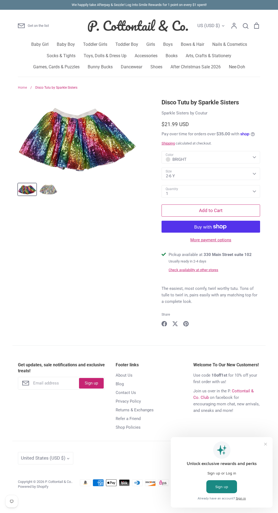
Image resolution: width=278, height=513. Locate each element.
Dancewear (131, 66)
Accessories (146, 55)
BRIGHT (179, 159)
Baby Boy (66, 44)
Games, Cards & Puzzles (56, 66)
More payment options (210, 240)
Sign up (91, 383)
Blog (120, 383)
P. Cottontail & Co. (58, 482)
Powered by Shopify (33, 487)
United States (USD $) (43, 458)
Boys (168, 44)
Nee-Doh (237, 66)
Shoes (156, 66)
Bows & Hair (192, 44)
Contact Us (126, 392)
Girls (150, 44)
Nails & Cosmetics (229, 44)
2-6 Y (170, 176)
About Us (124, 375)
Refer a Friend (128, 418)
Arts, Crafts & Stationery (208, 55)
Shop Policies (128, 427)
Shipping (168, 143)
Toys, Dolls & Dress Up (105, 55)
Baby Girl (40, 44)
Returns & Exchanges (135, 410)
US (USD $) (208, 25)
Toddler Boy (126, 44)
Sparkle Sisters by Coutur (184, 113)
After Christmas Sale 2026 (195, 66)
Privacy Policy (128, 401)
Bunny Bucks (100, 66)
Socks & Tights (61, 55)
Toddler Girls (95, 44)
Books (172, 55)
